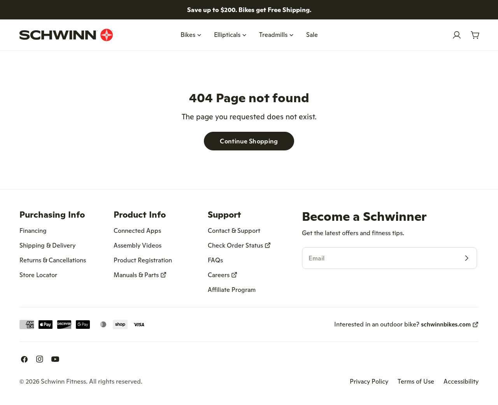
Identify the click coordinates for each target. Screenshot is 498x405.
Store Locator (38, 275)
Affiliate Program (232, 289)
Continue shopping (249, 141)
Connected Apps (137, 230)
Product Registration (143, 260)
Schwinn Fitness (63, 381)
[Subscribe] (466, 258)
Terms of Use (416, 381)
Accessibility (461, 381)
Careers (219, 275)
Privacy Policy (369, 381)
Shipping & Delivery (47, 245)
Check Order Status (235, 245)
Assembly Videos (137, 245)
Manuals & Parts (136, 275)
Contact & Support (234, 230)
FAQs (215, 260)
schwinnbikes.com (446, 324)
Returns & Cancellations (52, 260)
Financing (33, 230)
